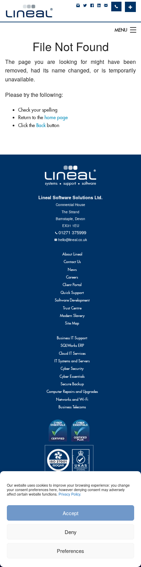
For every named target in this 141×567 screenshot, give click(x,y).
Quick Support (72, 292)
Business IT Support (72, 338)
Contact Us (72, 261)
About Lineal (72, 254)
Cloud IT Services (72, 353)
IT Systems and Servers (72, 361)
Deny (71, 531)
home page (56, 117)
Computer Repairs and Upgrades (72, 391)
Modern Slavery (72, 315)
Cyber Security (72, 368)
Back (41, 125)
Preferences (70, 550)
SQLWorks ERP (72, 345)
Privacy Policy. (70, 494)
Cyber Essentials (72, 376)
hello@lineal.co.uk (72, 239)
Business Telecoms (72, 407)
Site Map (72, 323)
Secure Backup (72, 384)
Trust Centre (72, 308)
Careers (72, 277)
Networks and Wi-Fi (72, 399)
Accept (70, 513)
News (72, 269)
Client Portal (72, 284)
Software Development (72, 300)
